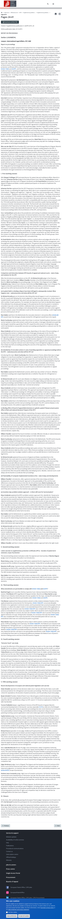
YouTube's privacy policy (47, 907)
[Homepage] (1, 12)
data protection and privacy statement (18, 909)
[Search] (48, 4)
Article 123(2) (5, 69)
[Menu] (53, 4)
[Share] (59, 13)
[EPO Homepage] (10, 4)
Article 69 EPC (5, 770)
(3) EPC (14, 69)
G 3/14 (41, 707)
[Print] (55, 13)
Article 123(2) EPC (38, 603)
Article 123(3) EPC (37, 613)
